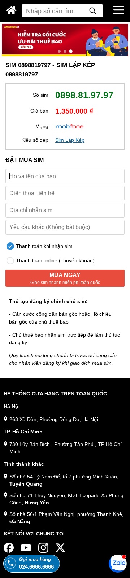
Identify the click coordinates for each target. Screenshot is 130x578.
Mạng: (42, 126)
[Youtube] (26, 548)
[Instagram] (43, 548)
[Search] (93, 10)
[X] (61, 548)
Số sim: (41, 95)
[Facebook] (9, 548)
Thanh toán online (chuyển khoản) (54, 260)
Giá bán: (40, 111)
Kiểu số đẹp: (35, 140)
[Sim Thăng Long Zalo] (118, 563)
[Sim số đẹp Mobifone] (69, 126)
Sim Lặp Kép (69, 140)
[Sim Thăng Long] (11, 10)
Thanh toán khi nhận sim (43, 246)
